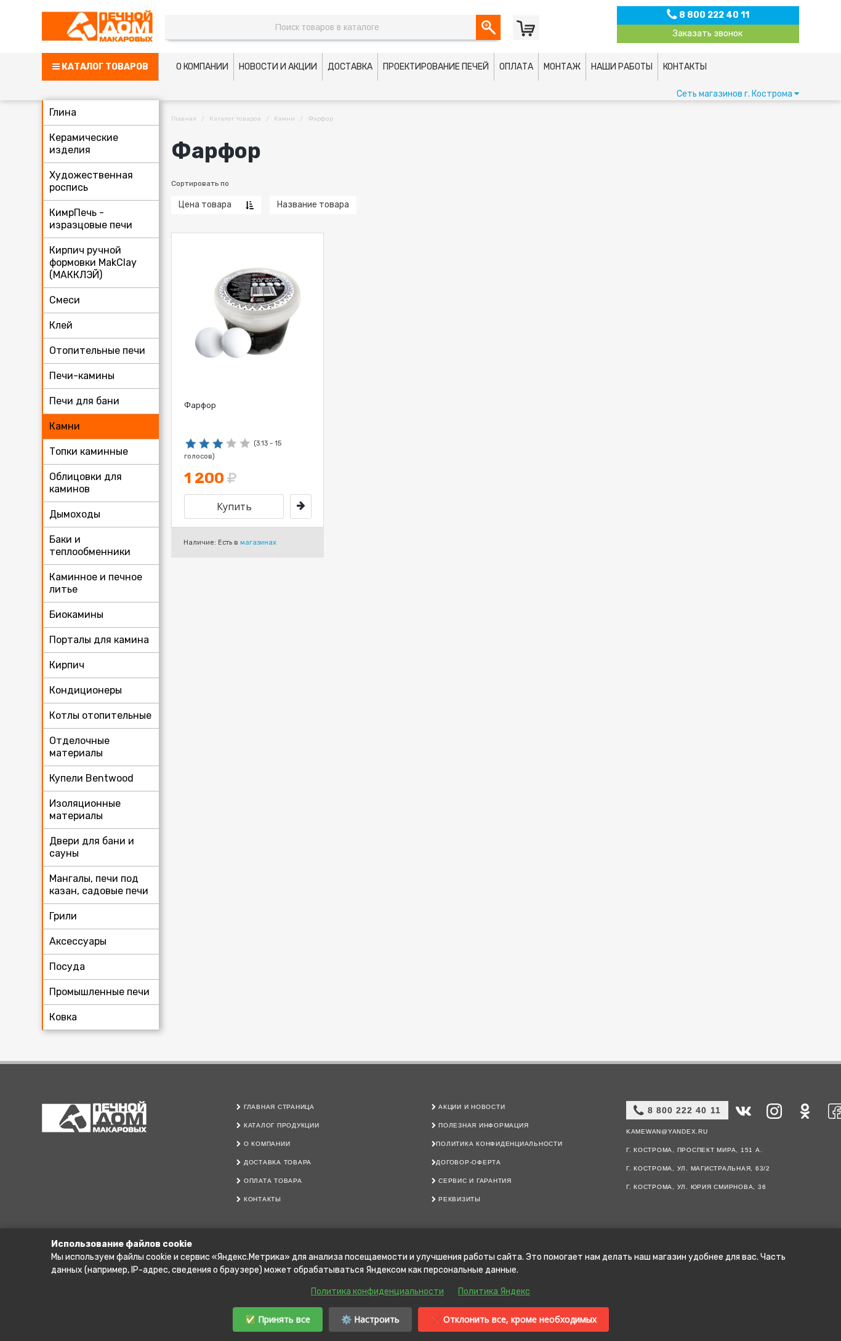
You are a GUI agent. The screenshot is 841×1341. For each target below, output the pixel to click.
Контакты (685, 67)
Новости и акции (278, 67)
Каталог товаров (104, 67)
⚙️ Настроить (370, 1319)
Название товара (313, 204)
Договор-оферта (468, 1162)
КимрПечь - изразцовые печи (90, 219)
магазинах (258, 542)
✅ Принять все (277, 1319)
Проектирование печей (436, 67)
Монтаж (562, 67)
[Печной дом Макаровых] (100, 26)
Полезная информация (482, 1125)
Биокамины (76, 614)
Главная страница (278, 1106)
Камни (64, 426)
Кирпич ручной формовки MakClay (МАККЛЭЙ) (93, 262)
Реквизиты (458, 1199)
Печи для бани (84, 401)
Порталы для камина (99, 640)
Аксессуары (78, 941)
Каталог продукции (280, 1125)
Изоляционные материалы (85, 810)
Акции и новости (470, 1106)
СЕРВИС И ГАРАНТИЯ (474, 1180)
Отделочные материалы (79, 747)
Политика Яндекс (494, 1291)
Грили (63, 916)
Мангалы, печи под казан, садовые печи (98, 885)
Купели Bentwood (91, 778)
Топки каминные (88, 451)
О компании (202, 67)
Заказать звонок (707, 33)
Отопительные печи (97, 350)
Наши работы (622, 67)
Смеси (64, 300)
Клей (61, 325)
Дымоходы (74, 514)
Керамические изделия (83, 144)
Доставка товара (276, 1162)
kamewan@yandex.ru (667, 1131)
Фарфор (200, 405)
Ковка (63, 1017)
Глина (62, 112)
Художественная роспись (91, 181)
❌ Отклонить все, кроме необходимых (513, 1319)
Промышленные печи (99, 992)
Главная (183, 118)
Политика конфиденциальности (499, 1143)
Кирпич (66, 665)
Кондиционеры (85, 690)
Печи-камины (82, 376)
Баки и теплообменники (90, 546)
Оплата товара (271, 1180)
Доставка (350, 67)
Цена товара (205, 204)
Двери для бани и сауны (91, 847)
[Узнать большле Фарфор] (247, 307)
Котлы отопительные (100, 715)
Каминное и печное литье (95, 583)
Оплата (516, 67)
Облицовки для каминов (85, 483)
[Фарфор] (301, 506)
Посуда (67, 966)
